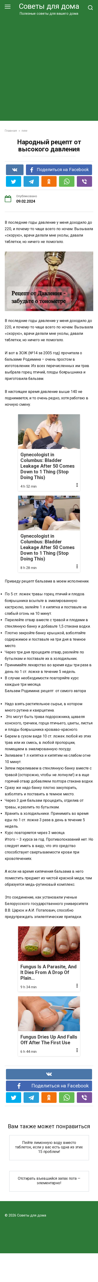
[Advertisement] (49, 67)
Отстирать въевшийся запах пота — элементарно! (49, 1180)
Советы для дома (49, 6)
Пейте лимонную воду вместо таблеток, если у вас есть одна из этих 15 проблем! (49, 1147)
